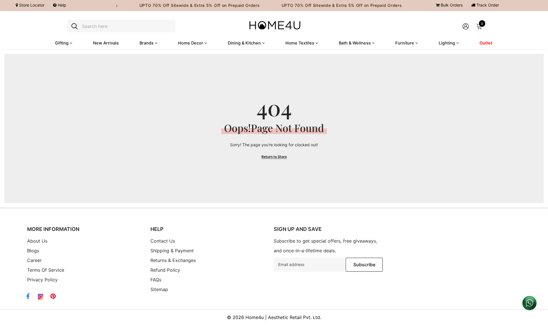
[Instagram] (40, 297)
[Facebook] (28, 296)
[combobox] (127, 26)
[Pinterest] (53, 296)
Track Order (487, 5)
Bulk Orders (451, 5)
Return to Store (274, 157)
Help (61, 5)
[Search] (121, 26)
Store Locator (31, 5)
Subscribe (364, 264)
